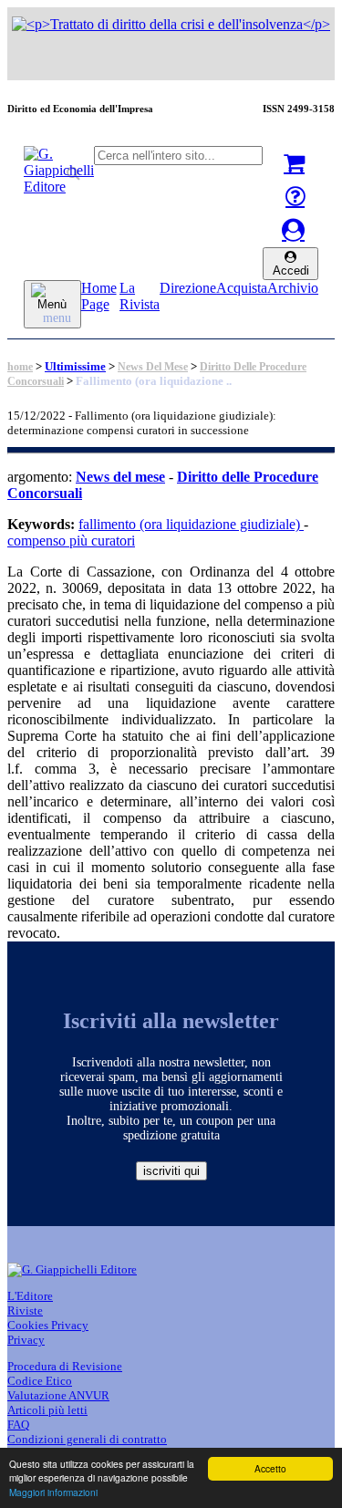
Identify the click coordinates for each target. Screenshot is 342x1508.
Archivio (292, 288)
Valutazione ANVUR (58, 1395)
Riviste (25, 1310)
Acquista (241, 288)
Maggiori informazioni (53, 1492)
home (20, 366)
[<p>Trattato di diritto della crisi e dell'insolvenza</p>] (171, 24)
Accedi (291, 270)
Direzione (188, 288)
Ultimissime (75, 366)
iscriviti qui (171, 1171)
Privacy (26, 1340)
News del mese (153, 366)
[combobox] (178, 155)
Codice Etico (39, 1381)
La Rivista (139, 296)
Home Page (99, 296)
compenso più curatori (71, 540)
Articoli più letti (47, 1410)
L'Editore (30, 1296)
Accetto (270, 1468)
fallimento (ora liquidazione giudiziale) (191, 524)
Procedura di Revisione (64, 1366)
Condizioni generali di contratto (87, 1439)
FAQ (18, 1424)
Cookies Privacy (47, 1325)
